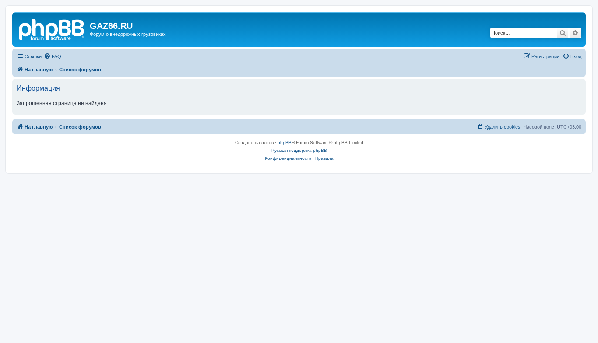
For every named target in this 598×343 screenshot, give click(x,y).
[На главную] (52, 28)
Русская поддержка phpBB (299, 150)
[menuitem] (52, 56)
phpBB (285, 142)
